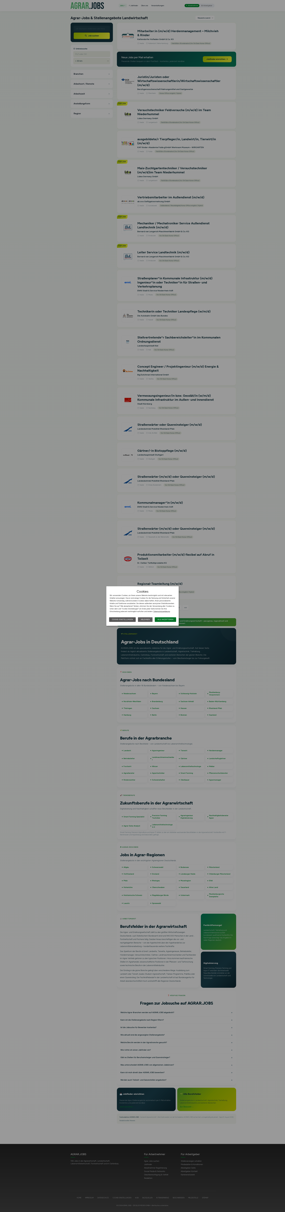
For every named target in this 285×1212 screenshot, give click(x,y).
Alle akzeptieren (165, 619)
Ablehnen (145, 619)
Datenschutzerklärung (161, 611)
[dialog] (142, 606)
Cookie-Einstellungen (122, 619)
